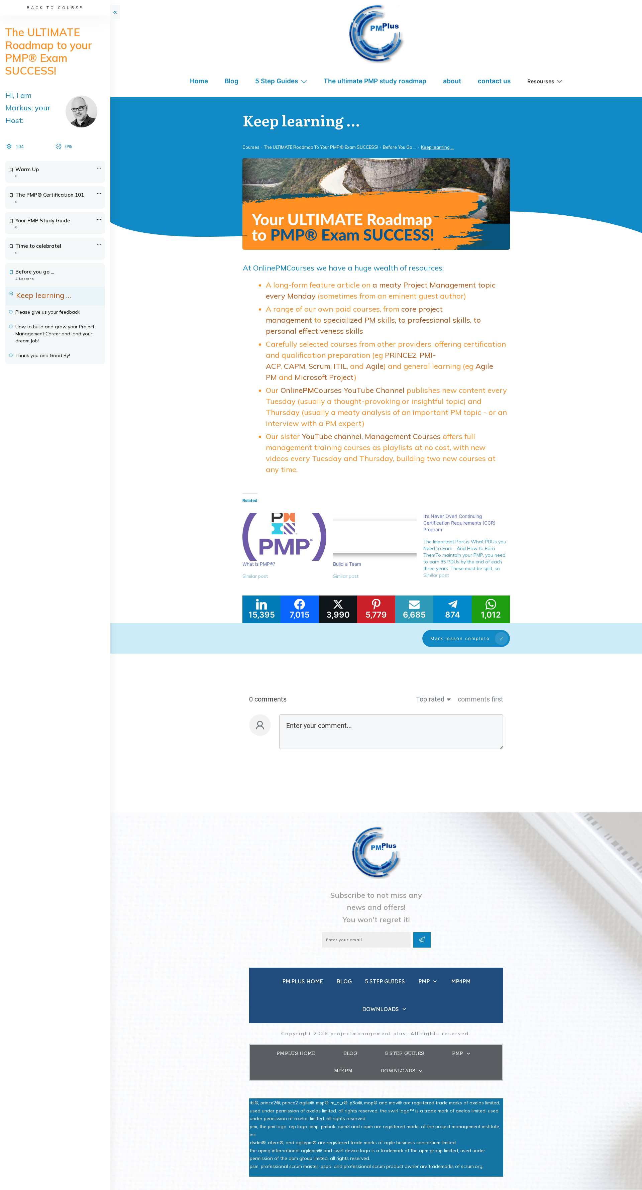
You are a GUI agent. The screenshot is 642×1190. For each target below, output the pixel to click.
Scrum (319, 366)
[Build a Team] (375, 537)
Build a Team (347, 564)
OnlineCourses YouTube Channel (343, 390)
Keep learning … (43, 295)
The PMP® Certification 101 (49, 195)
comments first (480, 699)
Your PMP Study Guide (42, 220)
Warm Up (27, 169)
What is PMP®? (258, 564)
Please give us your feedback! (48, 312)
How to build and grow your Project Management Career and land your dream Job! (54, 334)
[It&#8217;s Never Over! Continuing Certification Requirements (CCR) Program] (468, 548)
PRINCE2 (400, 355)
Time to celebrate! (38, 246)
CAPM (294, 366)
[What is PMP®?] (284, 537)
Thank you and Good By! (42, 355)
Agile (375, 366)
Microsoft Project (324, 377)
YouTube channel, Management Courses (371, 436)
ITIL (340, 366)
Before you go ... (34, 271)
